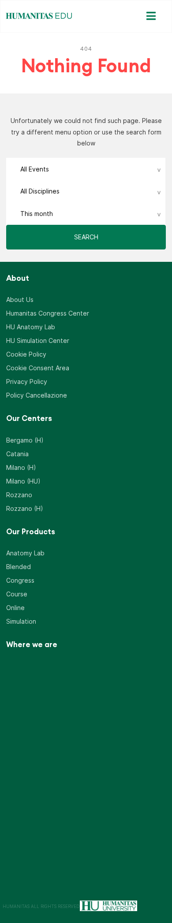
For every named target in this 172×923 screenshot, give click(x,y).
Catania (17, 454)
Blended (18, 566)
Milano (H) (21, 467)
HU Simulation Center (37, 340)
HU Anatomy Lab (30, 327)
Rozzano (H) (24, 508)
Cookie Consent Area (37, 368)
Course (16, 594)
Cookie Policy (26, 354)
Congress (20, 580)
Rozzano (19, 495)
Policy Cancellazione (36, 395)
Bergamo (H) (25, 440)
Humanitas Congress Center (47, 313)
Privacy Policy (26, 381)
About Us (20, 299)
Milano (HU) (23, 481)
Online (15, 607)
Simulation (21, 621)
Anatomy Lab (25, 553)
